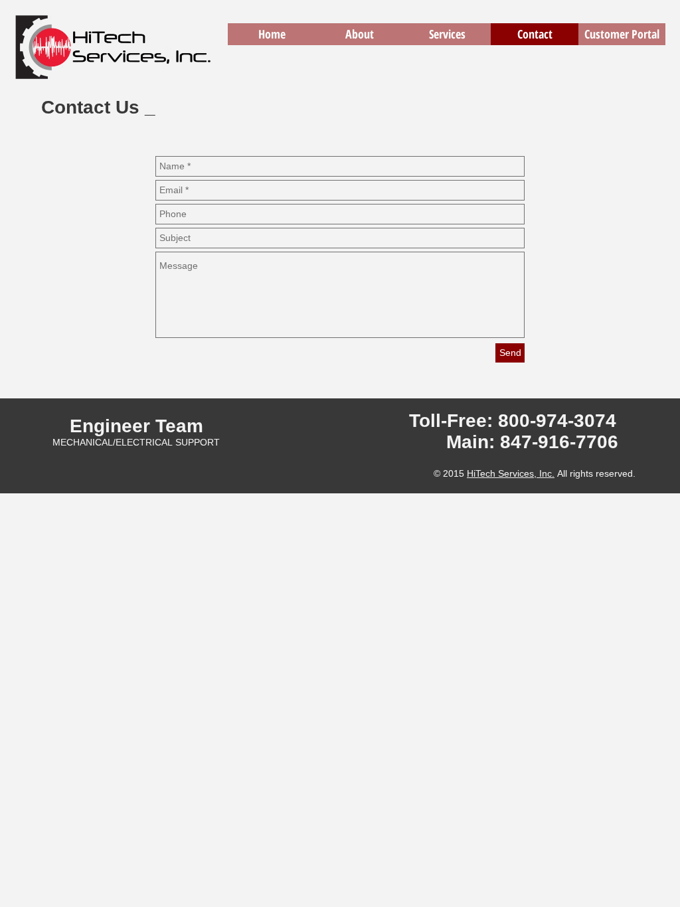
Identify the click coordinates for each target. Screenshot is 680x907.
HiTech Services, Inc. (510, 473)
